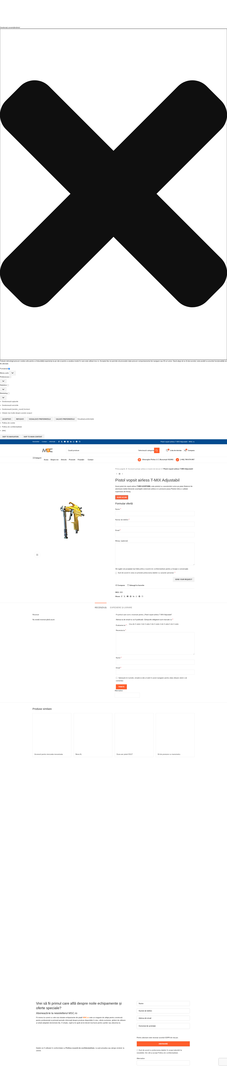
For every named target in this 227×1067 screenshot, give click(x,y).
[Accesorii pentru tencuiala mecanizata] (52, 732)
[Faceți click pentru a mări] (37, 555)
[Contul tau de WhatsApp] (73, 441)
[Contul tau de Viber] (79, 441)
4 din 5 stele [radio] (164, 624)
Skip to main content (33, 437)
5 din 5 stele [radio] (174, 624)
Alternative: (119, 691)
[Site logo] (47, 450)
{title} (4, 430)
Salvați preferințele (65, 419)
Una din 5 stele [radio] (134, 624)
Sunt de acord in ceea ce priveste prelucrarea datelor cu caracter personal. (146, 573)
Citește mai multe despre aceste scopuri (17, 413)
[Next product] (122, 474)
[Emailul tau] (64, 441)
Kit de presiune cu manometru (169, 754)
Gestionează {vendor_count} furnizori (16, 409)
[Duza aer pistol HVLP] (134, 732)
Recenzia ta (121, 630)
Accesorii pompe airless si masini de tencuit (144, 469)
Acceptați (6, 419)
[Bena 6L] (93, 732)
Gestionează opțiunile (10, 401)
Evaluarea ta (121, 625)
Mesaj (121, 541)
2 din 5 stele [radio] (145, 624)
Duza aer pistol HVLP (125, 754)
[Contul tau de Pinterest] (67, 441)
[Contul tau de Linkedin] (70, 441)
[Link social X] (61, 441)
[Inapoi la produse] (119, 474)
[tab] (101, 606)
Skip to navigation (10, 437)
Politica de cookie (8, 423)
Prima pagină (120, 469)
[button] (113, 194)
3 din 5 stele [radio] (154, 624)
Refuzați (20, 419)
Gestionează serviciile (10, 405)
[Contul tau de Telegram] (76, 441)
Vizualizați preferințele (40, 419)
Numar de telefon (122, 520)
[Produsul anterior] (116, 474)
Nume (118, 509)
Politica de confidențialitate (12, 427)
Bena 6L (79, 754)
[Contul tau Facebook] (59, 441)
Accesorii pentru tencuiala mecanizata (48, 754)
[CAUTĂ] (156, 450)
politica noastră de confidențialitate (152, 569)
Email (118, 530)
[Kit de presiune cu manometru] (175, 732)
